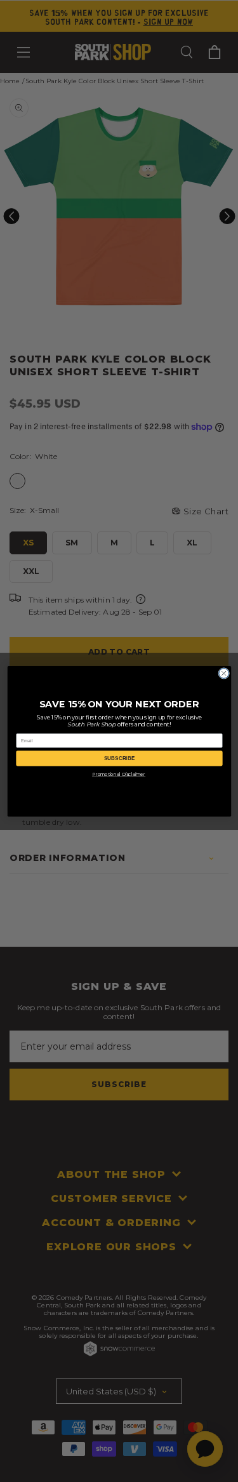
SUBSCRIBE (119, 758)
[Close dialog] (223, 673)
